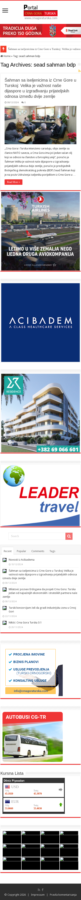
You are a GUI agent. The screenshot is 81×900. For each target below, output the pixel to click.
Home (7, 56)
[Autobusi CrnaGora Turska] (32, 736)
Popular (21, 551)
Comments (37, 551)
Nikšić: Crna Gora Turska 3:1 (25, 622)
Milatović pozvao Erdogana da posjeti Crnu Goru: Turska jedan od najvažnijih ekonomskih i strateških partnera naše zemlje (39, 593)
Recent (8, 551)
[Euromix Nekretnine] (40, 413)
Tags (52, 551)
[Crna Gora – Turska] (41, 11)
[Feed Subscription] (79, 71)
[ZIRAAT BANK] (40, 30)
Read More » (13, 182)
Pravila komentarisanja (63, 894)
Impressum (38, 894)
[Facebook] (42, 889)
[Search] (68, 536)
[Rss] (38, 889)
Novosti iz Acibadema (21, 559)
